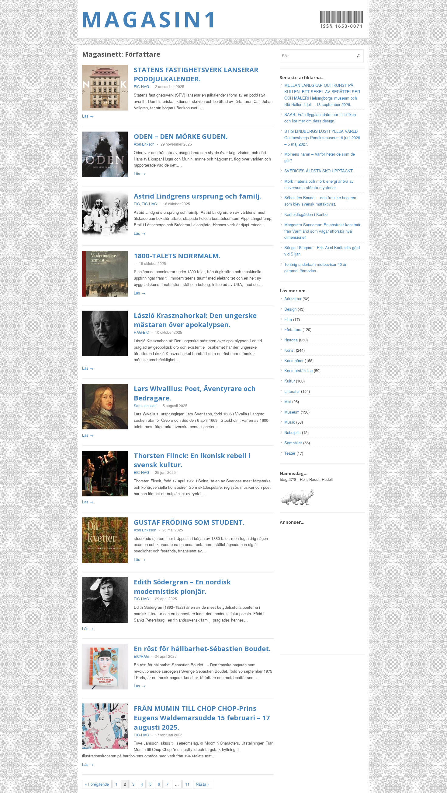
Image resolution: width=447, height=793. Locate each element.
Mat (287, 401)
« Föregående (97, 784)
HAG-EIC (141, 332)
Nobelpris (292, 432)
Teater (289, 453)
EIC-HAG (141, 86)
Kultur (289, 381)
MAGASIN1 (150, 19)
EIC (137, 203)
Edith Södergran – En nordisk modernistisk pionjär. (182, 586)
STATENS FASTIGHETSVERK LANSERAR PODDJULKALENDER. (196, 74)
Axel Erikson (144, 143)
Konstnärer (293, 360)
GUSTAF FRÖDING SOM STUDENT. (189, 522)
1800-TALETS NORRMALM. (177, 255)
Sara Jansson (145, 405)
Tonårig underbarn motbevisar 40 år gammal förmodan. (315, 267)
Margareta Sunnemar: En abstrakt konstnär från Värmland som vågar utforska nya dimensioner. (322, 231)
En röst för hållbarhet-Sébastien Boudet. (202, 648)
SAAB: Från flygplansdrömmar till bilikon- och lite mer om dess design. (320, 117)
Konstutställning (298, 370)
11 (187, 784)
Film (288, 319)
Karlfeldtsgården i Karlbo (305, 214)
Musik (289, 422)
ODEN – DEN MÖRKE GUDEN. (181, 136)
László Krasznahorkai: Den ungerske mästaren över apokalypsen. (195, 320)
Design (290, 309)
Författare (292, 329)
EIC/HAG (141, 656)
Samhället (293, 443)
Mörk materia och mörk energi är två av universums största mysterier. (319, 184)
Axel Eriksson (145, 529)
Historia (291, 340)
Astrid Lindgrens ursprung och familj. (197, 195)
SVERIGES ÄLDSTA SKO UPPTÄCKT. (319, 171)
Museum (292, 412)
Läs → (88, 116)
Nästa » (203, 784)
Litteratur (292, 391)
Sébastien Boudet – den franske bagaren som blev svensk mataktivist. (320, 201)
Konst (289, 350)
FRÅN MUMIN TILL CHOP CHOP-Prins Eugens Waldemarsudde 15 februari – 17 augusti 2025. (202, 717)
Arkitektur (292, 298)
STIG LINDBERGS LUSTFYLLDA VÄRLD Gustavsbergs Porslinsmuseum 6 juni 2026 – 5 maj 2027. (322, 137)
